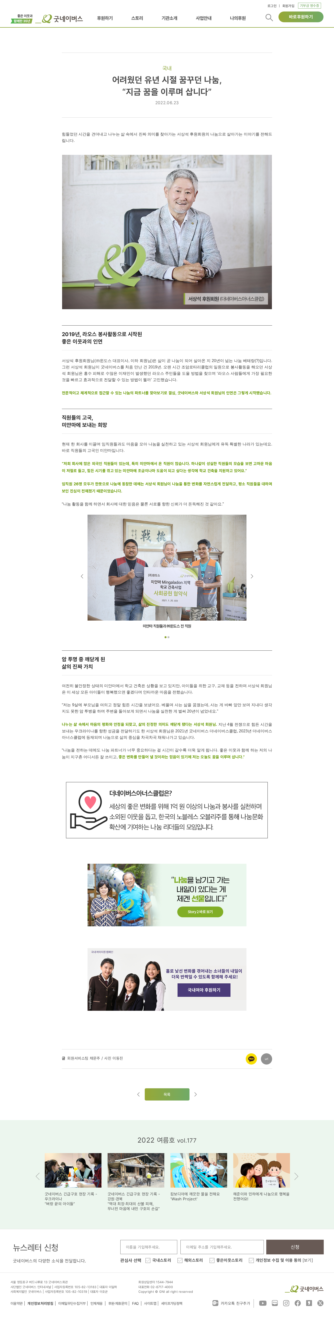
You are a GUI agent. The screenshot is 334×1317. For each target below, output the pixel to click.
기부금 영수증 (309, 5)
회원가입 (288, 6)
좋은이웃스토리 (229, 1260)
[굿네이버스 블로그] (275, 1302)
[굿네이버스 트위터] (320, 1302)
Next (251, 576)
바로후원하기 (301, 16)
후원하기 (105, 18)
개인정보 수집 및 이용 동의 (284, 1260)
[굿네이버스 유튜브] (263, 1302)
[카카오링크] (251, 1055)
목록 (167, 1094)
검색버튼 (269, 17)
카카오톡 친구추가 (235, 1303)
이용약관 (17, 1303)
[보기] (307, 1260)
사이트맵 (150, 1303)
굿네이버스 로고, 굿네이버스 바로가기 (59, 18)
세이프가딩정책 (171, 1303)
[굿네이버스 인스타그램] (286, 1302)
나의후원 (238, 18)
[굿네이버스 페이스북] (298, 1302)
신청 (295, 1247)
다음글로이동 (195, 1094)
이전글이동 (138, 1094)
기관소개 (169, 18)
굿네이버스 (304, 1289)
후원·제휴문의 (117, 1303)
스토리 (137, 18)
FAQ (135, 1303)
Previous (82, 576)
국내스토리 (161, 1260)
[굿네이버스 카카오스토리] (309, 1302)
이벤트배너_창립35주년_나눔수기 (22, 18)
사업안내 (204, 18)
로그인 (272, 6)
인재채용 (96, 1303)
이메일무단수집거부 (72, 1303)
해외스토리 (193, 1260)
